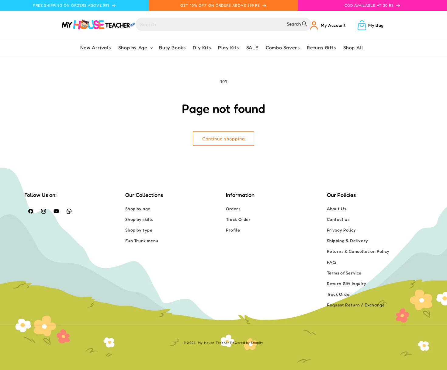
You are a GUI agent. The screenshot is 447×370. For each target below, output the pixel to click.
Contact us (338, 219)
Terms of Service (344, 272)
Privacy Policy (341, 229)
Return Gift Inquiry (346, 283)
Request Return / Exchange (356, 304)
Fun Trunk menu (141, 240)
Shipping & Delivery (347, 240)
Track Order (238, 219)
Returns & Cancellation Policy (358, 251)
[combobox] (223, 24)
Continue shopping (223, 138)
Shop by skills (139, 219)
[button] (135, 47)
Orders (233, 208)
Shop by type (139, 229)
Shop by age (138, 208)
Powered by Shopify (246, 342)
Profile (233, 229)
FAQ (331, 262)
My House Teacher (213, 342)
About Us (336, 208)
